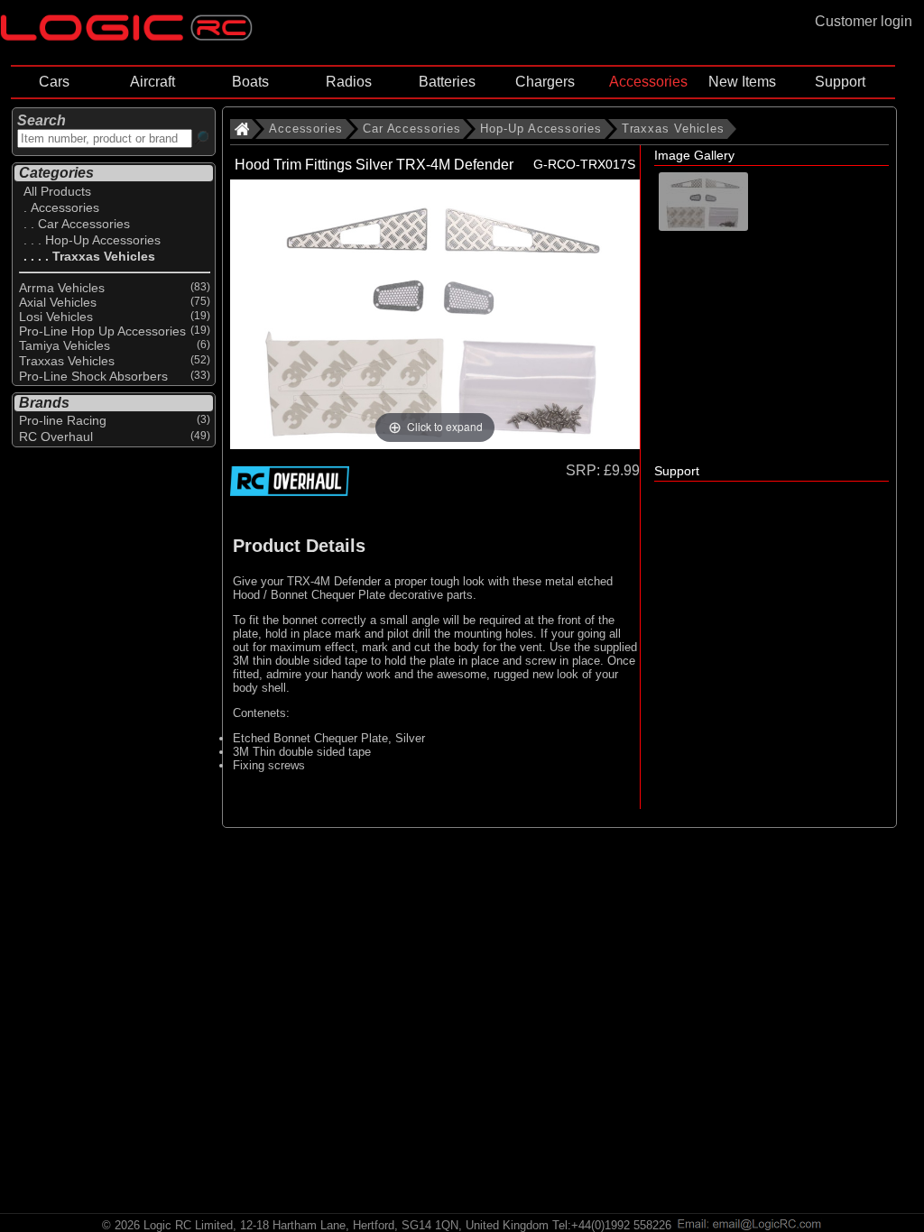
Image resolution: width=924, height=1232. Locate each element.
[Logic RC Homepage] (126, 36)
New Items (742, 81)
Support (840, 81)
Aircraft (152, 81)
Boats (250, 81)
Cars (54, 81)
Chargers (545, 81)
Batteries (447, 81)
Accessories (648, 81)
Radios (349, 81)
